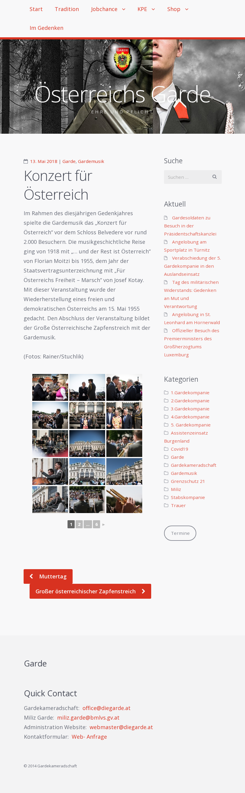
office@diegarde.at (106, 708)
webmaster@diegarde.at (121, 727)
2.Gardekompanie (190, 401)
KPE (142, 9)
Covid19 (179, 449)
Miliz (176, 489)
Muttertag (52, 576)
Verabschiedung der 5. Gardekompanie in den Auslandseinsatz (192, 266)
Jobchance (104, 9)
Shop (173, 9)
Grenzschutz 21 (188, 481)
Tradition (67, 9)
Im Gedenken (46, 27)
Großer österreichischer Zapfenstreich (86, 591)
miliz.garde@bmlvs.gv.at (88, 717)
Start (36, 9)
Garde (69, 161)
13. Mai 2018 (43, 161)
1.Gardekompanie (190, 392)
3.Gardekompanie (190, 409)
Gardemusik (91, 161)
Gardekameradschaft (193, 465)
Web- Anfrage (89, 736)
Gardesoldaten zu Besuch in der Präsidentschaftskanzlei (190, 226)
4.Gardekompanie (190, 417)
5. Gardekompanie (191, 425)
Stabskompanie (188, 497)
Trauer (178, 505)
